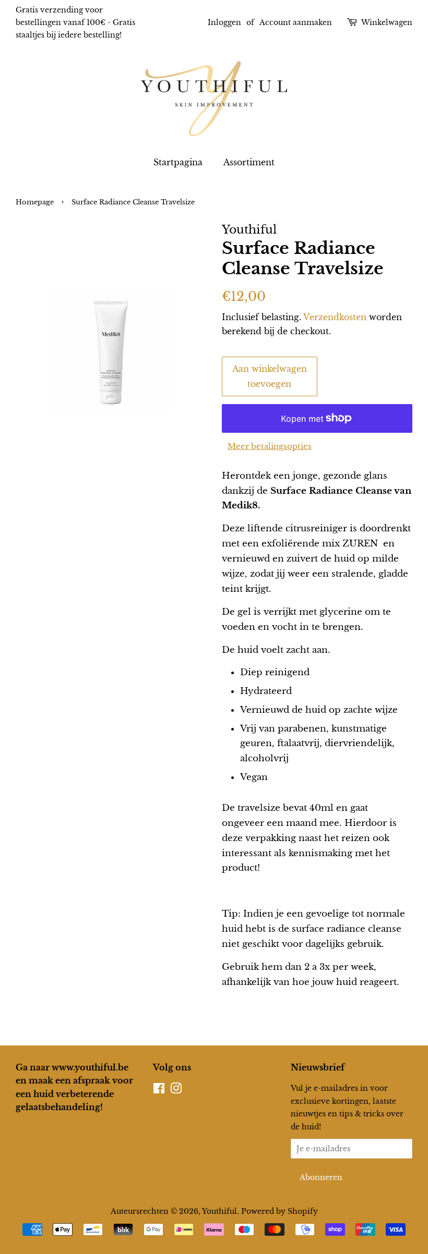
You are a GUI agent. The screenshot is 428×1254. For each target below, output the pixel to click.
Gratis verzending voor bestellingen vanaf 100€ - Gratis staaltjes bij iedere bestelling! (75, 22)
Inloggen (224, 22)
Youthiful (219, 1211)
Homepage (35, 202)
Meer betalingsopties (270, 446)
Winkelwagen (386, 22)
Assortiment (249, 162)
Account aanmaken (295, 22)
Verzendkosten (334, 317)
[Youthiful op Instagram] (176, 1090)
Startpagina (178, 162)
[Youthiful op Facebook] (159, 1090)
